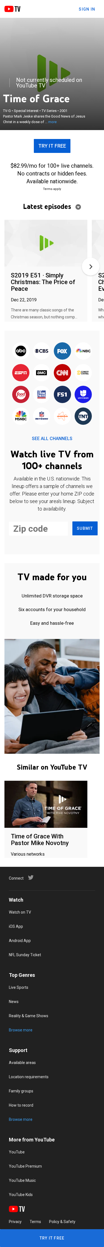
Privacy (15, 1221)
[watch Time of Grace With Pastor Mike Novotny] (45, 804)
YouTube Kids (21, 1194)
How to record (21, 1105)
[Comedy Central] (83, 373)
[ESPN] (20, 373)
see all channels (52, 438)
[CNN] (62, 373)
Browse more (20, 1030)
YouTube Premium (25, 1166)
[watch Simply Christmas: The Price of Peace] (45, 243)
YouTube (17, 1152)
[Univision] (83, 395)
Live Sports (18, 987)
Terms (35, 1221)
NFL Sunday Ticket (25, 955)
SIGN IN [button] (87, 9)
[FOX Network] (62, 351)
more (52, 122)
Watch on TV (20, 912)
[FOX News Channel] (41, 395)
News (14, 1001)
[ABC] (20, 351)
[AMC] (41, 373)
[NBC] (83, 351)
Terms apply (52, 189)
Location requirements (29, 1077)
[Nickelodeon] (62, 416)
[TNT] (83, 416)
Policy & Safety (62, 1221)
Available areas (22, 1062)
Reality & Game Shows (28, 1016)
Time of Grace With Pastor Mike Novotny (40, 839)
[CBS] (41, 351)
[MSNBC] (20, 416)
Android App (20, 940)
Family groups (21, 1091)
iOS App (16, 926)
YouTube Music (22, 1180)
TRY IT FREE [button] (52, 146)
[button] (91, 266)
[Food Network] (20, 395)
